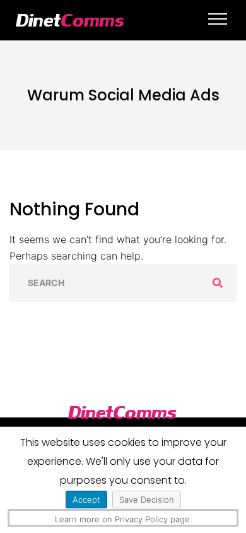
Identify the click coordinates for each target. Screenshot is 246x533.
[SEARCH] (218, 283)
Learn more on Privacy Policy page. (123, 519)
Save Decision (146, 499)
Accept (86, 499)
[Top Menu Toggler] (218, 19)
